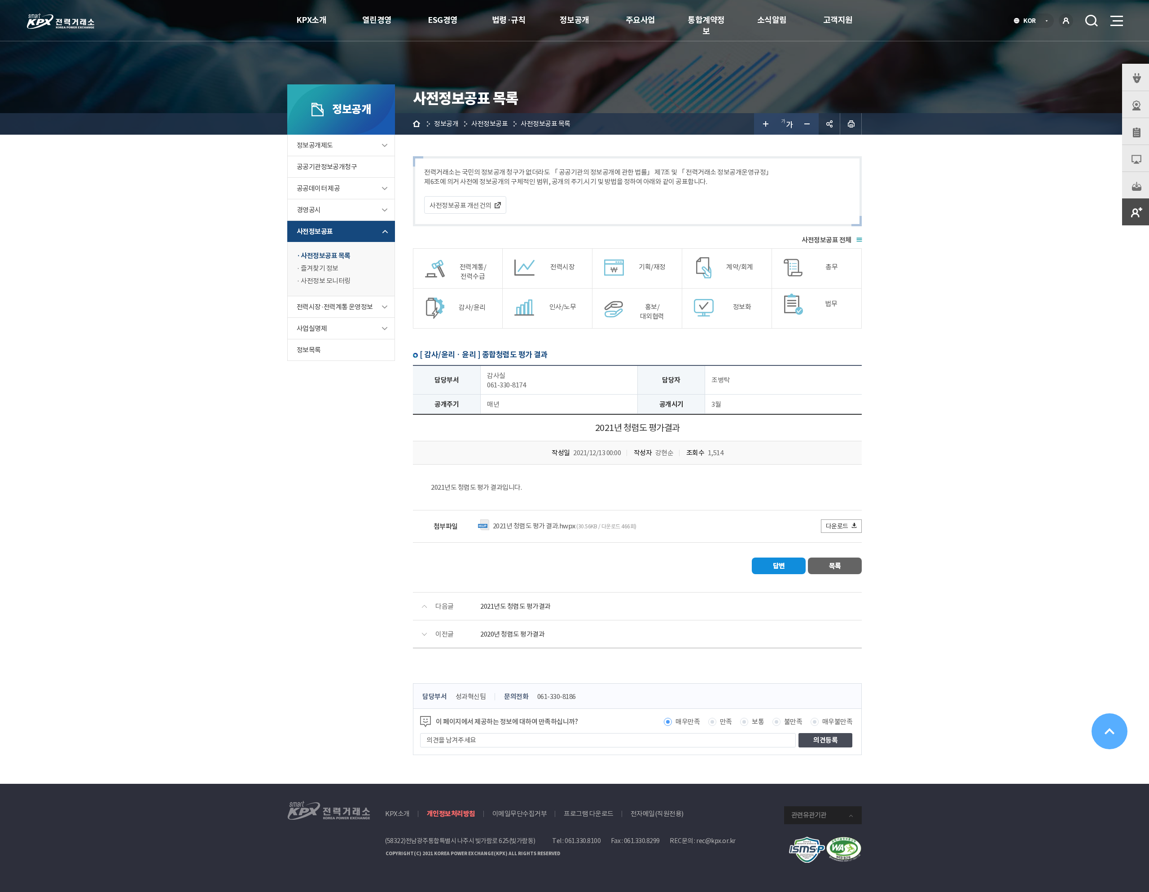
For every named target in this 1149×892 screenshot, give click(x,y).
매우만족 (687, 721)
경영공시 (309, 210)
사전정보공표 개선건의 (460, 205)
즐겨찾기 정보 (319, 268)
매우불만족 (837, 721)
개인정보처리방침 (451, 813)
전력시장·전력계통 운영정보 (335, 307)
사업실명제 (312, 328)
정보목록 (309, 350)
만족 (726, 721)
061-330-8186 (556, 696)
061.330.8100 (583, 841)
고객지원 (838, 20)
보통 (758, 721)
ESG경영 (443, 20)
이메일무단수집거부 (519, 813)
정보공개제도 (315, 145)
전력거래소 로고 (60, 21)
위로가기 (1109, 731)
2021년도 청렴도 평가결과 (515, 606)
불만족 (793, 721)
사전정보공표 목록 (326, 255)
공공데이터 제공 (318, 188)
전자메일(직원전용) (657, 813)
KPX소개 (311, 20)
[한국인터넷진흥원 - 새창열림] (807, 841)
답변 (779, 566)
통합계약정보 (706, 25)
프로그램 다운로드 (589, 813)
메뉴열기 (1116, 20)
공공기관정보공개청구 (327, 167)
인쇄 (851, 124)
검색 (1091, 20)
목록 (835, 566)
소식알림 (772, 20)
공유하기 (829, 124)
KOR (1032, 21)
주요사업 (640, 20)
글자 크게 (765, 124)
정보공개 (574, 20)
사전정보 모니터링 (326, 281)
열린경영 (377, 20)
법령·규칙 (509, 20)
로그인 (1066, 20)
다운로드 (837, 526)
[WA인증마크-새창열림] (844, 841)
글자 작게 (808, 124)
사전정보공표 (315, 231)
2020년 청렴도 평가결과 (512, 634)
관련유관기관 (808, 815)
